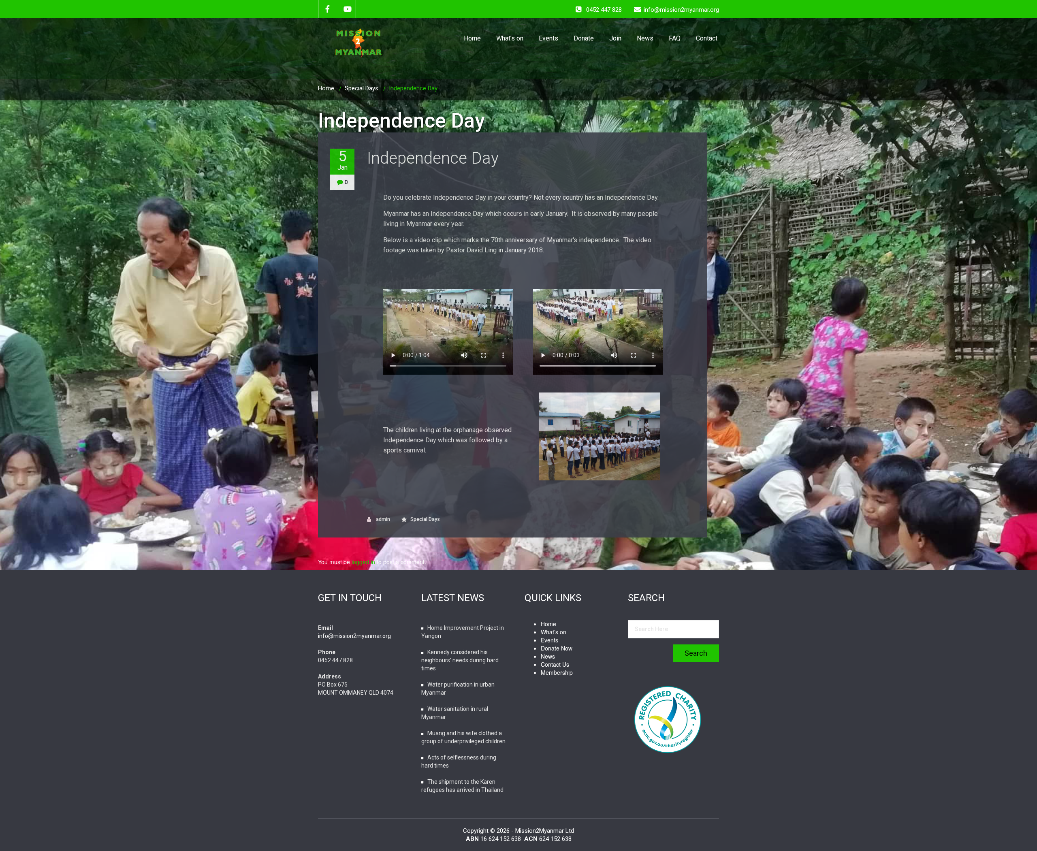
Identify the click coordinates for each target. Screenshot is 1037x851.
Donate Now (556, 648)
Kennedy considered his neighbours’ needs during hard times (460, 660)
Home (472, 38)
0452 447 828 (604, 9)
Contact (706, 38)
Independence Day (433, 158)
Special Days (361, 88)
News (645, 38)
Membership (557, 672)
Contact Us (555, 664)
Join (615, 38)
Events (548, 38)
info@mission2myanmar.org (354, 636)
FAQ (675, 38)
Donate (584, 38)
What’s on (509, 38)
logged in (363, 562)
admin (382, 519)
